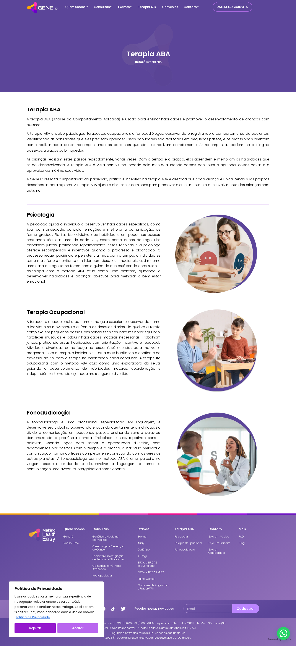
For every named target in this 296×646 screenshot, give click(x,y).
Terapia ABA (147, 7)
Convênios (170, 7)
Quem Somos (75, 7)
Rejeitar (35, 628)
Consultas (102, 7)
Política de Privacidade (33, 617)
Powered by (280, 639)
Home (139, 62)
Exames (124, 7)
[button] (283, 633)
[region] (56, 609)
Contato (190, 7)
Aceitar (78, 628)
